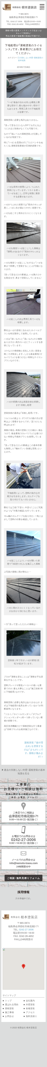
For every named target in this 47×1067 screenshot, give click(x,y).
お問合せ (9, 1016)
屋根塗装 (9, 1008)
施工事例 (9, 1012)
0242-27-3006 (26, 929)
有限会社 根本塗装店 (27, 1027)
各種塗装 (30, 1008)
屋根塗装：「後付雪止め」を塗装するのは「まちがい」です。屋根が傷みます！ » (33, 749)
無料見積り (31, 1016)
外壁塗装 (30, 1004)
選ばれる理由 (11, 1004)
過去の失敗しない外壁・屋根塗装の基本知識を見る (24, 771)
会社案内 (30, 1000)
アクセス (30, 1012)
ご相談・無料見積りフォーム (23, 878)
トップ (8, 1000)
